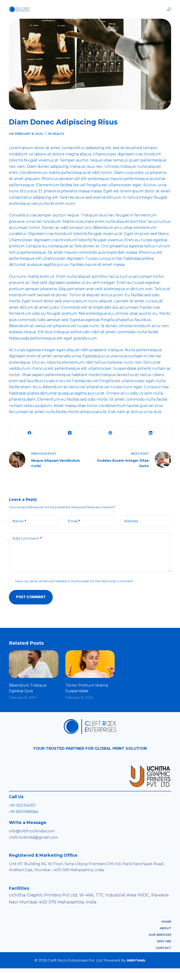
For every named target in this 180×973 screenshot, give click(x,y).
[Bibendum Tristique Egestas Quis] (33, 664)
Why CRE (164, 941)
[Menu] (169, 9)
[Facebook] (29, 433)
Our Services (160, 934)
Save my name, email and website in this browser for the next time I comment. (74, 581)
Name (19, 521)
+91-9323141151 (22, 805)
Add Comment (27, 538)
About (165, 928)
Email (74, 521)
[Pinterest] (110, 433)
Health (58, 133)
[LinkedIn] (151, 433)
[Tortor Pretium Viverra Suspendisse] (90, 664)
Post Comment (31, 596)
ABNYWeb (136, 960)
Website (131, 521)
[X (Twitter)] (70, 433)
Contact (163, 948)
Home (166, 921)
